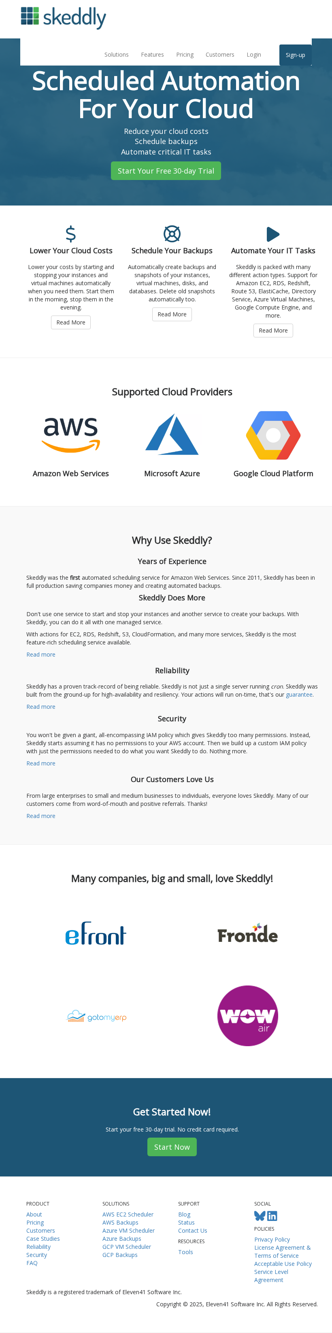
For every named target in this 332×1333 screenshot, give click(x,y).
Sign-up (295, 55)
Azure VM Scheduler (128, 1230)
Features (152, 54)
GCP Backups (120, 1255)
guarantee (299, 694)
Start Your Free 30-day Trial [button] (166, 171)
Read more (40, 654)
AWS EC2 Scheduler (127, 1214)
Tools (185, 1252)
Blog (184, 1214)
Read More (70, 322)
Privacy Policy (272, 1239)
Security (36, 1255)
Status (186, 1222)
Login (254, 54)
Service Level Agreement (271, 1276)
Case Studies (43, 1238)
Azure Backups (121, 1238)
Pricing (185, 54)
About (34, 1214)
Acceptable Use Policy (283, 1263)
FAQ (32, 1263)
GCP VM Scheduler (126, 1246)
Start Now (172, 1147)
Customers (220, 54)
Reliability (38, 1246)
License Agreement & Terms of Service (282, 1251)
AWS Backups (120, 1222)
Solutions (116, 54)
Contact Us (192, 1230)
